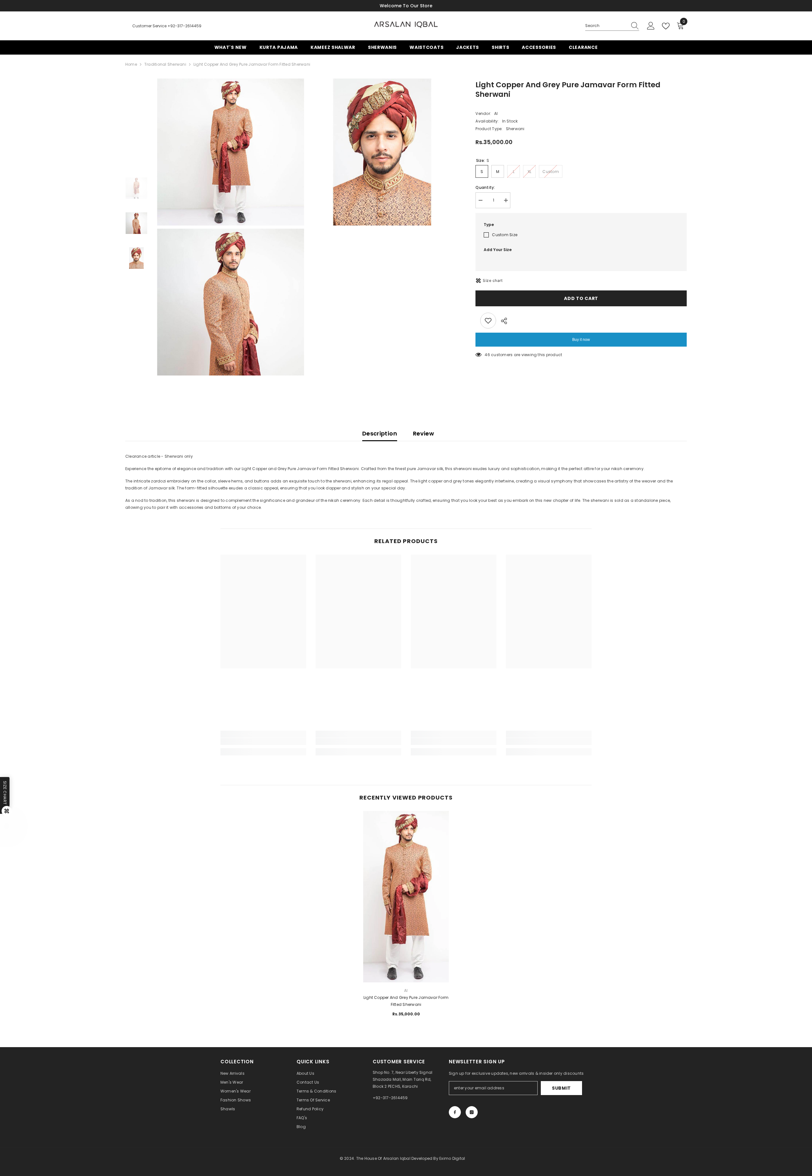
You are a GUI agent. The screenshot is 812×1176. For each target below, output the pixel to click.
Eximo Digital (452, 1158)
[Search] (612, 26)
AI (496, 113)
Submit (561, 1088)
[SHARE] (501, 321)
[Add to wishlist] (488, 321)
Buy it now (581, 339)
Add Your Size (498, 249)
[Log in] (651, 26)
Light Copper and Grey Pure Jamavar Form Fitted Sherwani (406, 1001)
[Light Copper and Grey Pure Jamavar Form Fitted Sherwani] (406, 854)
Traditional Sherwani (165, 64)
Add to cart (581, 298)
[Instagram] (472, 1112)
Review (423, 433)
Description (379, 433)
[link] (263, 741)
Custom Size (504, 234)
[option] (231, 226)
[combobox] (606, 25)
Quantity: (485, 187)
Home (131, 64)
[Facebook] (455, 1112)
